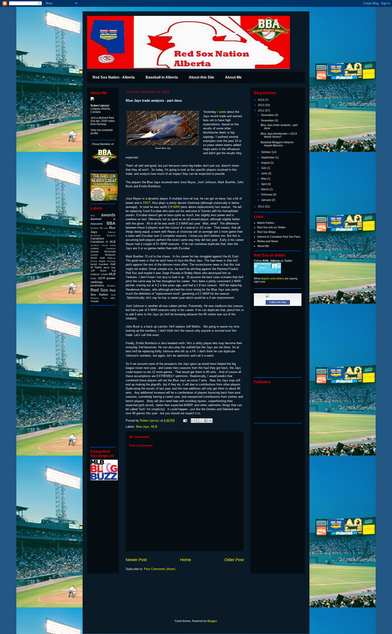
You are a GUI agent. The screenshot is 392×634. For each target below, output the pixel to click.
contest (95, 248)
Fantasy (111, 261)
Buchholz (95, 235)
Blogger (212, 621)
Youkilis (95, 301)
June (264, 173)
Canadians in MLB (103, 241)
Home (185, 560)
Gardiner (103, 264)
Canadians (97, 238)
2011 (261, 206)
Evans (94, 261)
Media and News (267, 241)
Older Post (234, 560)
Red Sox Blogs (266, 232)
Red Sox (99, 290)
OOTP (101, 278)
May (264, 178)
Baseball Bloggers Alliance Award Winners (277, 144)
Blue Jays (142, 426)
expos (102, 261)
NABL (94, 278)
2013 (261, 105)
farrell (94, 264)
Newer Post (136, 560)
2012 (261, 110)
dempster (110, 254)
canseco (95, 245)
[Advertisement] (104, 376)
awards (108, 214)
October (266, 152)
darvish (94, 255)
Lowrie (104, 274)
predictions (97, 285)
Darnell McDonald (103, 251)
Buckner (111, 235)
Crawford (110, 248)
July (264, 168)
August (265, 162)
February (267, 194)
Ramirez (111, 285)
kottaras (95, 274)
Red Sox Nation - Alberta (114, 77)
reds (113, 295)
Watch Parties (265, 222)
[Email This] (193, 420)
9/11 (93, 215)
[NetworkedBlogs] (278, 295)
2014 (261, 99)
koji (113, 270)
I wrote (221, 111)
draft (102, 258)
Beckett (94, 228)
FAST (146, 203)
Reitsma (95, 298)
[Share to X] (201, 420)
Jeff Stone (98, 270)
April (264, 184)
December (268, 115)
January (266, 200)
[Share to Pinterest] (210, 420)
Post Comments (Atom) (159, 569)
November (268, 120)
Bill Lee (104, 228)
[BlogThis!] (197, 420)
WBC (112, 298)
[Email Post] (184, 420)
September (268, 157)
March (265, 189)
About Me (233, 77)
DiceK (94, 258)
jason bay (109, 267)
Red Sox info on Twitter (271, 227)
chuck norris (109, 245)
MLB (154, 426)
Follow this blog (277, 302)
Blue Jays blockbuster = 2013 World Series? (279, 135)
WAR (176, 207)
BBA (111, 223)
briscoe (111, 232)
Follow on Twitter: (273, 260)
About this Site (201, 77)
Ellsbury (111, 258)
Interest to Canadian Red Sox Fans (278, 236)
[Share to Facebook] (206, 420)
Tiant (104, 298)
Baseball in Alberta (162, 77)
